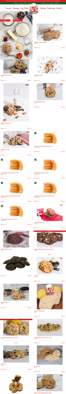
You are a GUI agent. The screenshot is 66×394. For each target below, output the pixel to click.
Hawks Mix (36, 276)
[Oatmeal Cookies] (50, 355)
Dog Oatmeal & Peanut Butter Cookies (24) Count (43, 146)
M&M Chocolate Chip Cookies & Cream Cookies (42, 337)
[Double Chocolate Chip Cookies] (50, 212)
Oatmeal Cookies (37, 366)
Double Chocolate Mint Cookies (6, 249)
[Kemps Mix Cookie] (16, 292)
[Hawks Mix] (50, 265)
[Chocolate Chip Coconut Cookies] (16, 65)
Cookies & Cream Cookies (5, 149)
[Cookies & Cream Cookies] (16, 139)
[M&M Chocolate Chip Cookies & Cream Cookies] (50, 327)
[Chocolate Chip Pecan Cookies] (16, 102)
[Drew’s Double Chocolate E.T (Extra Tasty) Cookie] (16, 263)
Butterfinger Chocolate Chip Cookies (40, 42)
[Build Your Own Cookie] (16, 35)
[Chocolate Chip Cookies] (50, 65)
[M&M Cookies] (16, 353)
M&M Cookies (3, 364)
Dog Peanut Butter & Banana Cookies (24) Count (9, 173)
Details (63, 47)
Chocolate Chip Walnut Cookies (39, 101)
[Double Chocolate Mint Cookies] (16, 239)
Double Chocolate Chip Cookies (39, 222)
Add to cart (37, 47)
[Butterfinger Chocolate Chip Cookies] (50, 32)
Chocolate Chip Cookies (38, 75)
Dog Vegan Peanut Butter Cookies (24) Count (9, 219)
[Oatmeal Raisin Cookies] (16, 383)
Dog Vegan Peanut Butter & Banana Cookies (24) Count (44, 196)
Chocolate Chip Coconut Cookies (6, 75)
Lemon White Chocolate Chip (39, 311)
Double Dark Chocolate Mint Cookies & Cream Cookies (43, 249)
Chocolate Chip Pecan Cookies (6, 123)
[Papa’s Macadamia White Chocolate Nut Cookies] (50, 382)
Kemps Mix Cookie (4, 302)
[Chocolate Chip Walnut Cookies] (50, 91)
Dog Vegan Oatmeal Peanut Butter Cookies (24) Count (10, 196)
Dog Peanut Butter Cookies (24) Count (41, 173)
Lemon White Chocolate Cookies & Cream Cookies (9, 337)
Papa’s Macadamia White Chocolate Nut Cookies (42, 393)
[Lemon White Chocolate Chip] (50, 296)
